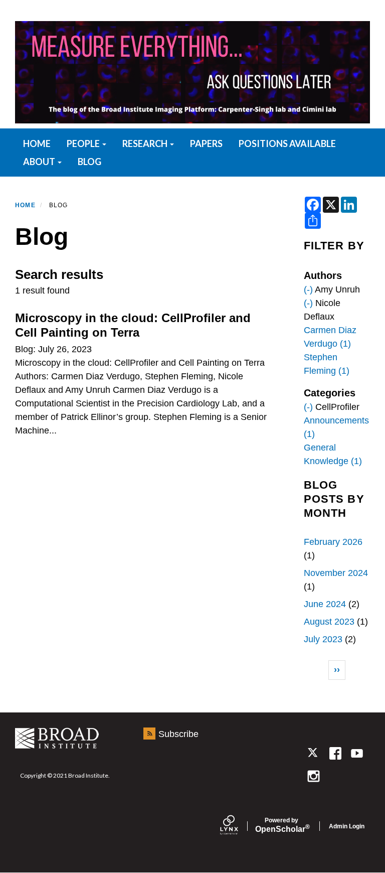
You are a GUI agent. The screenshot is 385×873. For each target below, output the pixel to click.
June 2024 (325, 604)
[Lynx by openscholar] (237, 826)
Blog (89, 161)
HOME (37, 143)
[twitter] (313, 753)
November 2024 (336, 573)
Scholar (281, 825)
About (40, 161)
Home (25, 205)
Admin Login (346, 826)
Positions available (287, 143)
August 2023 (329, 622)
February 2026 (333, 542)
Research (145, 143)
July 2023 (323, 639)
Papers (206, 143)
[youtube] (356, 753)
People (84, 143)
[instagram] (313, 776)
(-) (308, 289)
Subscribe (178, 734)
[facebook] (335, 753)
